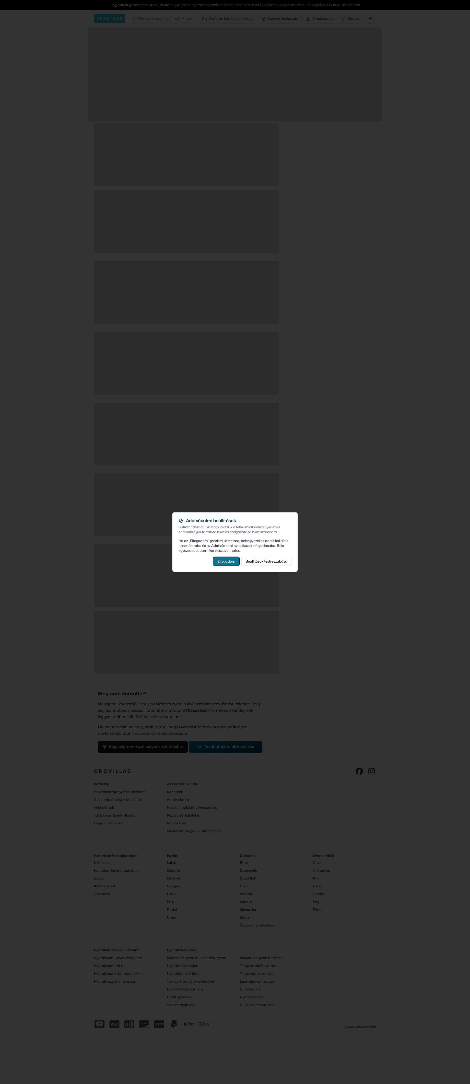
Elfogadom (226, 561)
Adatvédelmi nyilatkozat (231, 545)
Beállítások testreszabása (266, 561)
